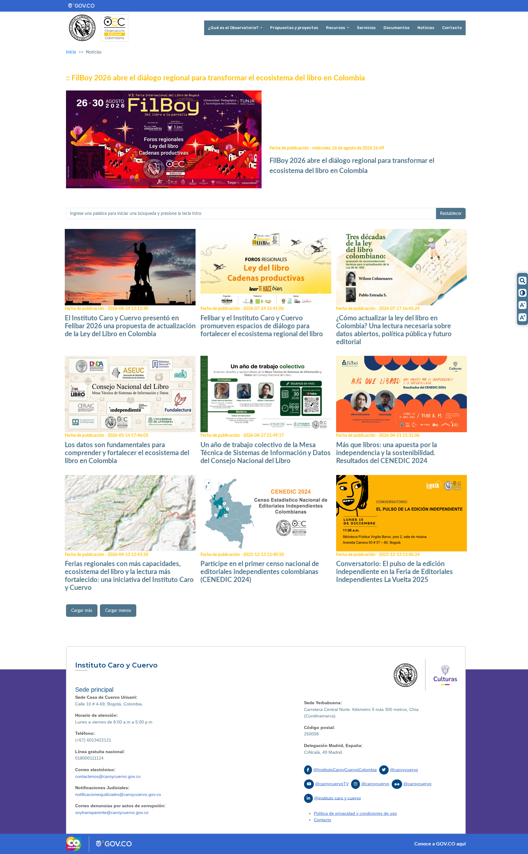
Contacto (322, 819)
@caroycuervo (404, 769)
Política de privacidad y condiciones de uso (355, 813)
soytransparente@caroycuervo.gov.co (111, 812)
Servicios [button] (366, 27)
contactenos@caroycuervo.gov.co (108, 776)
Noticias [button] (425, 27)
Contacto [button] (452, 27)
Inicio (71, 52)
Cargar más (81, 610)
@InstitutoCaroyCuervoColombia (345, 769)
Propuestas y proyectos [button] (294, 27)
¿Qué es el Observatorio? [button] (233, 27)
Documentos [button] (396, 27)
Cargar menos (118, 610)
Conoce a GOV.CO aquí (440, 843)
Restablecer (451, 213)
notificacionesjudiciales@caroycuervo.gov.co (118, 794)
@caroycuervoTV (332, 783)
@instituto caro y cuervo (337, 797)
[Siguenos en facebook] (308, 770)
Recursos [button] (336, 27)
